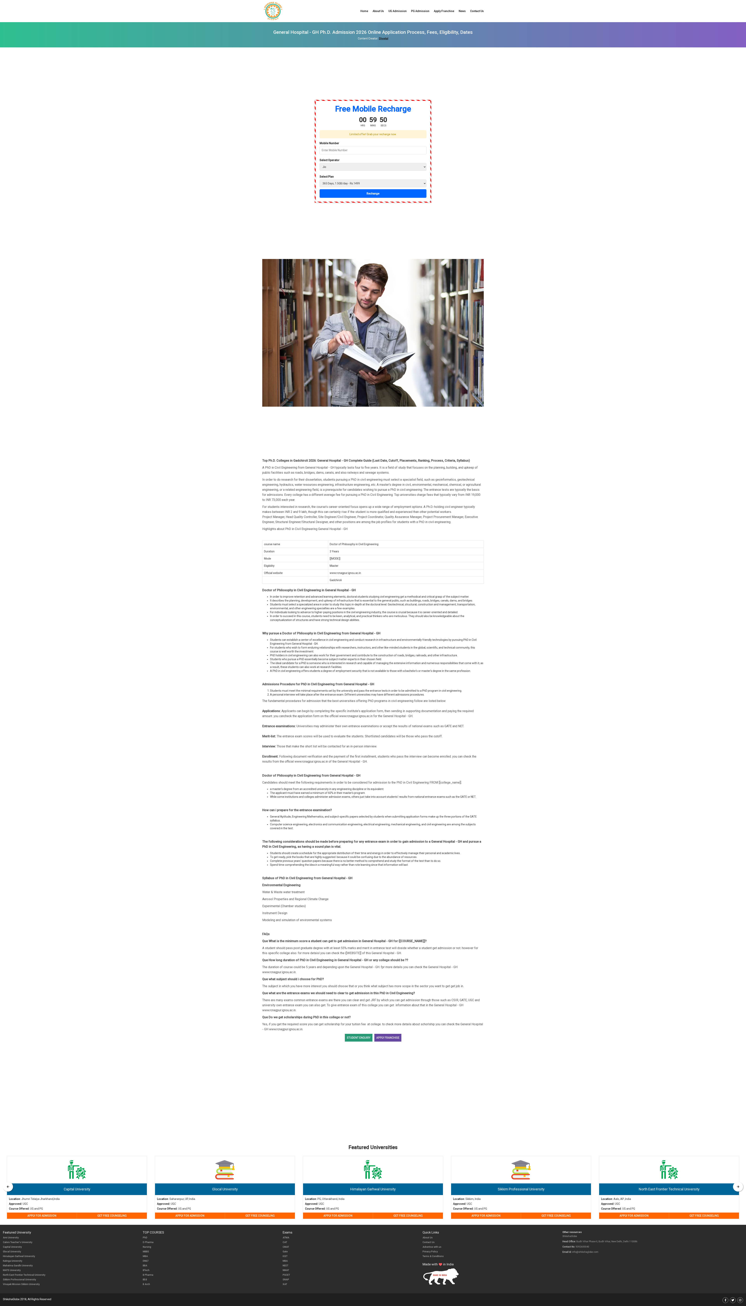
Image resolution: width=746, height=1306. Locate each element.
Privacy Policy (430, 1251)
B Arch (146, 1284)
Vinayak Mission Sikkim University (21, 1284)
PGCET (286, 1275)
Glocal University (12, 1251)
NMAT (286, 1270)
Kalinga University (12, 1261)
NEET (285, 1265)
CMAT (286, 1247)
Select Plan (327, 176)
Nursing (147, 1247)
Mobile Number (329, 143)
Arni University (11, 1237)
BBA (145, 1265)
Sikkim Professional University (19, 1279)
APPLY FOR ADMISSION (41, 1215)
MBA (145, 1256)
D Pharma (148, 1242)
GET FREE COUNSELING (112, 1215)
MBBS (146, 1251)
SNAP (286, 1279)
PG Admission (420, 11)
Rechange (373, 193)
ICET (285, 1256)
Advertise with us (432, 1247)
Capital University (12, 1247)
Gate (285, 1251)
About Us (378, 11)
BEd (145, 1279)
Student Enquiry (358, 1037)
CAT (285, 1242)
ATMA (286, 1237)
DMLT (146, 1261)
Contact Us (477, 11)
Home (364, 11)
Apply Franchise (444, 11)
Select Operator (330, 160)
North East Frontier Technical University (24, 1275)
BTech (146, 1270)
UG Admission (397, 11)
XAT (285, 1284)
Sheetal (383, 38)
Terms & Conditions (433, 1256)
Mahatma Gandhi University (18, 1265)
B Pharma (148, 1275)
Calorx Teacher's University (17, 1242)
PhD (145, 1237)
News (462, 11)
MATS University (12, 1270)
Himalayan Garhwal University (19, 1256)
